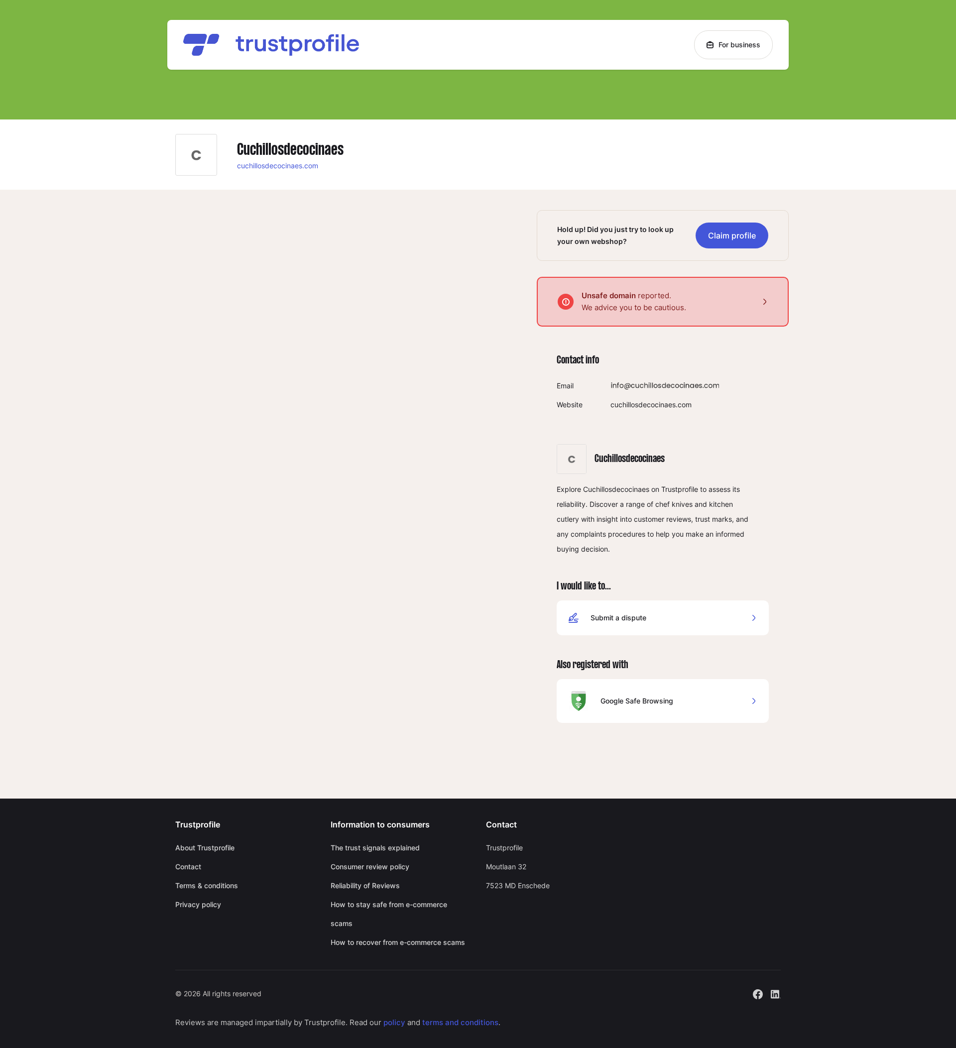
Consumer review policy (370, 866)
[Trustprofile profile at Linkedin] (776, 993)
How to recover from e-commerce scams (398, 942)
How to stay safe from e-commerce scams (389, 914)
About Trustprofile (205, 847)
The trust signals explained (375, 847)
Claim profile (732, 235)
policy (394, 1022)
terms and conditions (460, 1022)
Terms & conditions (206, 885)
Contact (188, 866)
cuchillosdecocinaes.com (277, 165)
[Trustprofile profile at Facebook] (758, 993)
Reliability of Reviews (365, 885)
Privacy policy (198, 904)
